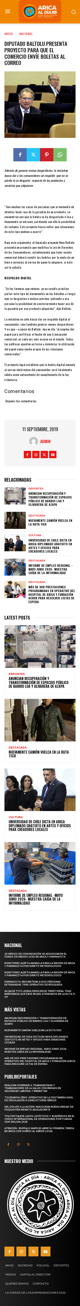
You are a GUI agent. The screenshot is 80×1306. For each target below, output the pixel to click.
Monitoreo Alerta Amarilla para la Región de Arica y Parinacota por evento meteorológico (39, 965)
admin (45, 441)
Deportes (36, 488)
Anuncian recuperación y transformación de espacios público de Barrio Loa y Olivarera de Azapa (50, 499)
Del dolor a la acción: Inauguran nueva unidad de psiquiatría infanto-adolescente (38, 1108)
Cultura (34, 535)
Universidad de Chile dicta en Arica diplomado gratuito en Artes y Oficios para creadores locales (50, 545)
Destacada (36, 515)
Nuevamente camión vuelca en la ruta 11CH (50, 522)
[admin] (34, 441)
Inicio (8, 33)
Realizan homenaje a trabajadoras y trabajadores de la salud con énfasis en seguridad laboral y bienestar (32, 1088)
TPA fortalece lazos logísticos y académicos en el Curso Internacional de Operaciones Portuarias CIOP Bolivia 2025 (39, 1119)
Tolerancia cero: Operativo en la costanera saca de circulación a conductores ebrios (38, 1099)
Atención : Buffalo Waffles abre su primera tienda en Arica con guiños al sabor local (39, 1130)
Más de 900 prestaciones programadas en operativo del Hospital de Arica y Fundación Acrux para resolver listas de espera (51, 594)
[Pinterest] (46, 154)
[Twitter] (33, 154)
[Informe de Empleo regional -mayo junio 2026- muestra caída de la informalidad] (15, 567)
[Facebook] (20, 154)
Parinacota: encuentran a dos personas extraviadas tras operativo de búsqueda (33, 983)
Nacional (26, 33)
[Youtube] (52, 454)
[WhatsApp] (60, 154)
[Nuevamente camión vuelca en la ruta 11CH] (15, 520)
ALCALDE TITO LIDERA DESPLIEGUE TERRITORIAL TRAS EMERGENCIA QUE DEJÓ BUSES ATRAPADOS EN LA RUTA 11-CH (40, 994)
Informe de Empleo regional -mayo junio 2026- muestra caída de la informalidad (50, 569)
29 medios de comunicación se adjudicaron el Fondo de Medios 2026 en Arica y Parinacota (35, 955)
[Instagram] (36, 454)
